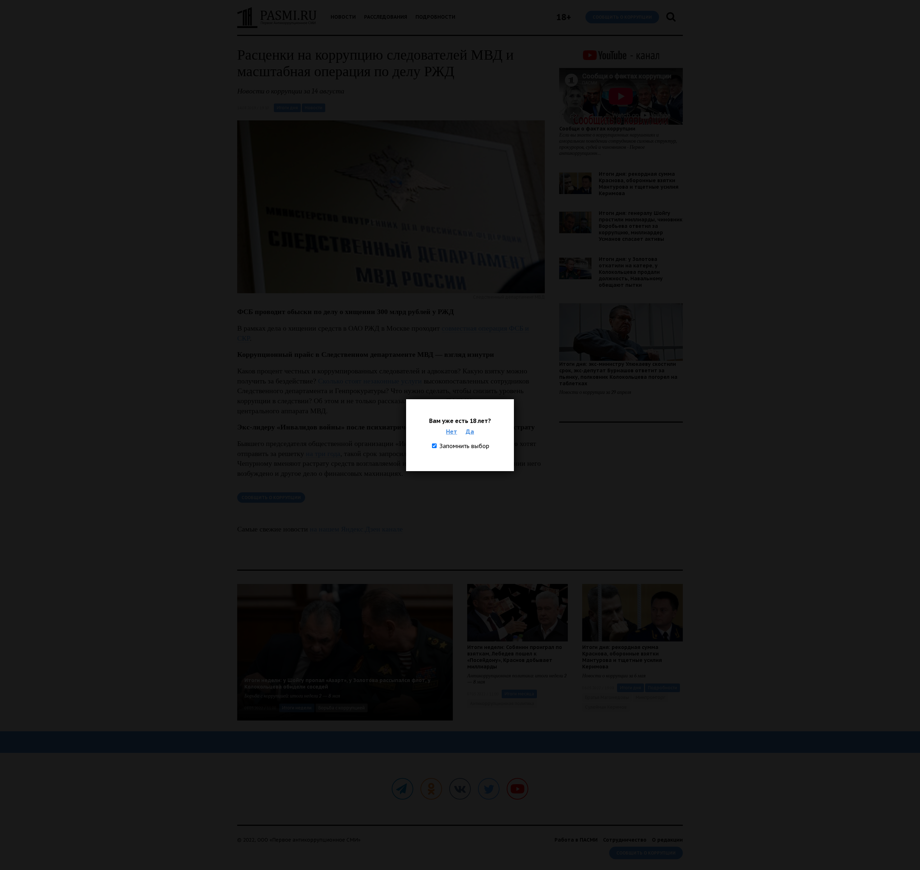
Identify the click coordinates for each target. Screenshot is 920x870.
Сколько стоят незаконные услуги (370, 381)
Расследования (385, 17)
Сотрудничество (625, 840)
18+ (563, 17)
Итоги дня (287, 107)
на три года (323, 453)
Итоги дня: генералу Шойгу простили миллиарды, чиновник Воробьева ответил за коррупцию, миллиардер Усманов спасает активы (640, 226)
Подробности (435, 17)
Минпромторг (650, 697)
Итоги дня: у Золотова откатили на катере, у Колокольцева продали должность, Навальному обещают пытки (631, 272)
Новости (343, 17)
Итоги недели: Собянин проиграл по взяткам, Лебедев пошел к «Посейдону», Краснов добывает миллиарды (514, 657)
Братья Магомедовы (607, 697)
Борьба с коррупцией (341, 707)
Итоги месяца (519, 693)
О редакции (667, 840)
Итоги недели (297, 707)
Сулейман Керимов (606, 707)
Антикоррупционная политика (502, 703)
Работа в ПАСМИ (576, 840)
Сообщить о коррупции (622, 17)
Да (470, 431)
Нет (451, 431)
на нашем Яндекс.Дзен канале (356, 529)
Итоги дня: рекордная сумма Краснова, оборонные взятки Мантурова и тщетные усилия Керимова (638, 184)
